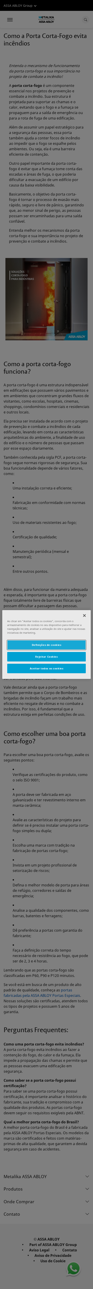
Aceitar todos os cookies (46, 668)
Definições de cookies (46, 645)
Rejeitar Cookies (46, 656)
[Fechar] (84, 616)
